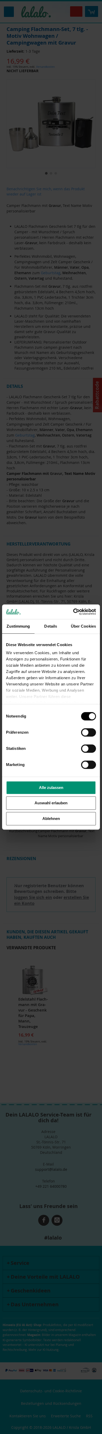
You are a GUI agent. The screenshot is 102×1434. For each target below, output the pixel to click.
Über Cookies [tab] (83, 626)
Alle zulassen (51, 787)
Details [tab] (50, 626)
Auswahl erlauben (51, 803)
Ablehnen (51, 818)
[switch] (88, 733)
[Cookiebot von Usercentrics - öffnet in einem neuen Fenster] (73, 611)
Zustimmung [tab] (18, 626)
